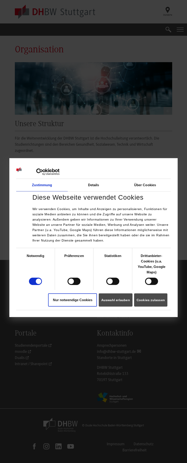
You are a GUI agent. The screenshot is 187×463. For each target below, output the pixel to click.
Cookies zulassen (151, 300)
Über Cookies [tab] (145, 185)
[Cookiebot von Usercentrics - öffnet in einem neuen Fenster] (40, 171)
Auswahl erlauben (115, 300)
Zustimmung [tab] (42, 185)
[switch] (74, 281)
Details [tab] (93, 185)
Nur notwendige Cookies (72, 300)
